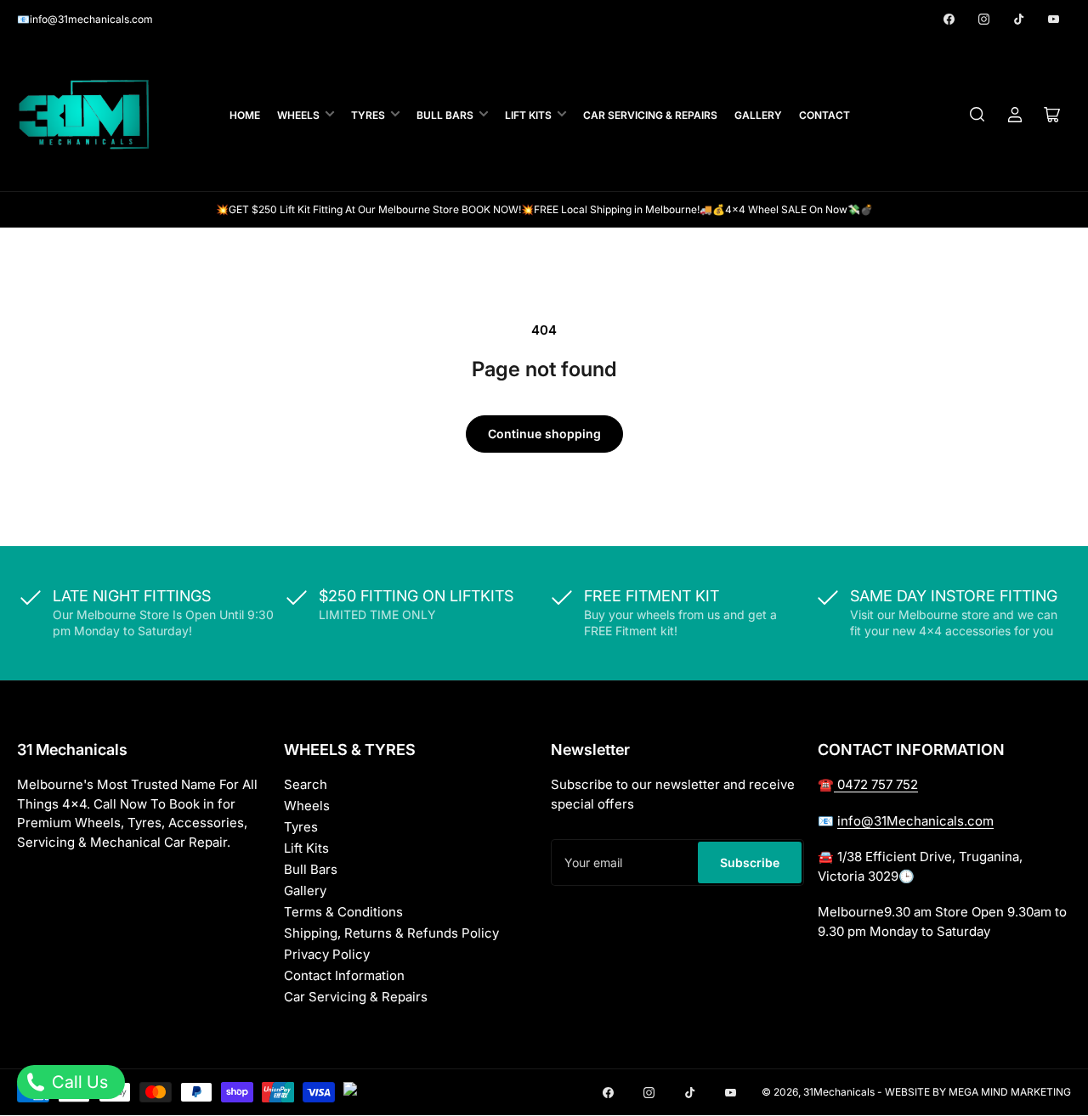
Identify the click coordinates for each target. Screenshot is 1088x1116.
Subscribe (749, 862)
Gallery (758, 115)
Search (305, 784)
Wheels (298, 115)
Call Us (78, 1082)
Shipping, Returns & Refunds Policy (391, 933)
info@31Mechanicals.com (915, 821)
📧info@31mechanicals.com (85, 19)
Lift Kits (528, 115)
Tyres (368, 115)
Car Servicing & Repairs (650, 115)
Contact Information (344, 975)
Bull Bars (444, 115)
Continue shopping (544, 433)
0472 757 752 (876, 784)
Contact (824, 115)
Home (245, 115)
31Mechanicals (840, 1091)
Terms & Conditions (343, 912)
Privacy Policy (327, 954)
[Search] (977, 114)
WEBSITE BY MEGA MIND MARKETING (978, 1091)
